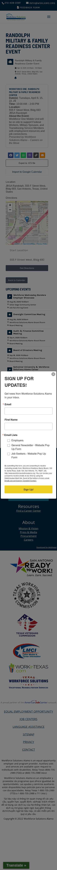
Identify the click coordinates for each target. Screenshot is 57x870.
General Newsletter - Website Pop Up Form (30, 447)
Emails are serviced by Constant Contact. (21, 480)
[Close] (53, 374)
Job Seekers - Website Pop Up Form (28, 455)
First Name (11, 419)
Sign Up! (28, 489)
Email (8, 404)
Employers (17, 440)
